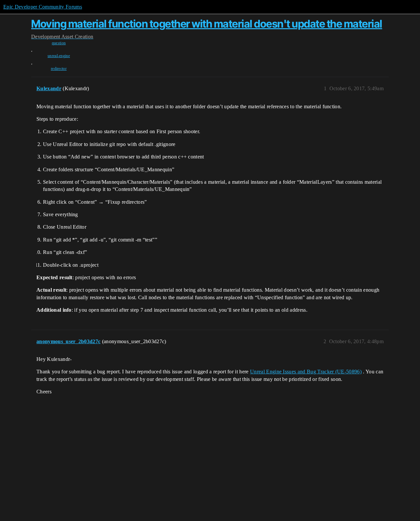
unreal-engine (59, 55)
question (59, 43)
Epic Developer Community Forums (42, 7)
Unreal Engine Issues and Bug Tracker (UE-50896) (306, 371)
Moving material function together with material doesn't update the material (206, 23)
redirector (59, 68)
